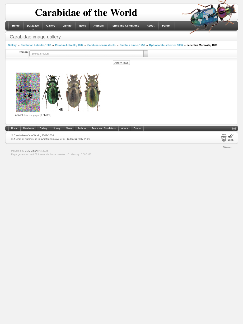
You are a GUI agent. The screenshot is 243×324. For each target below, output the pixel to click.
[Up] (234, 129)
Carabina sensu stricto (101, 45)
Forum (166, 25)
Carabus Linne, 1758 (132, 45)
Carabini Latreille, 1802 (69, 45)
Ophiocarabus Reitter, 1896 (166, 45)
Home (15, 25)
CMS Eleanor (32, 150)
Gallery (50, 25)
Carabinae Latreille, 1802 (36, 45)
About (150, 25)
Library (67, 25)
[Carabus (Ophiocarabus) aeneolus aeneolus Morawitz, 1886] (27, 111)
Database (33, 25)
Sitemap (227, 147)
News (82, 25)
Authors (98, 25)
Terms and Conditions (125, 25)
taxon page (32, 115)
